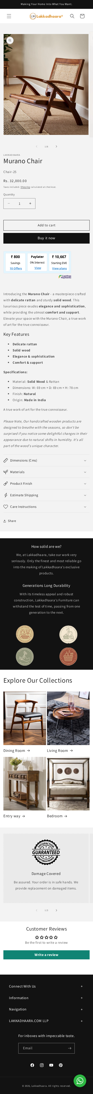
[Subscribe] (69, 1048)
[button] (9, 16)
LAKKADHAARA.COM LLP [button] (29, 1020)
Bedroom (55, 815)
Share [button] (12, 521)
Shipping (25, 186)
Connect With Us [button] (22, 986)
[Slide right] (56, 146)
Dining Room (14, 750)
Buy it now (46, 238)
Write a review (46, 954)
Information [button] (19, 997)
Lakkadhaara (39, 1085)
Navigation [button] (18, 1009)
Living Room (57, 750)
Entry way (11, 815)
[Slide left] (37, 146)
